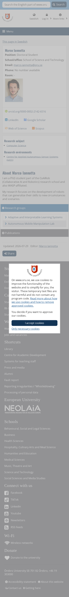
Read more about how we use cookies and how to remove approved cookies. (34, 302)
